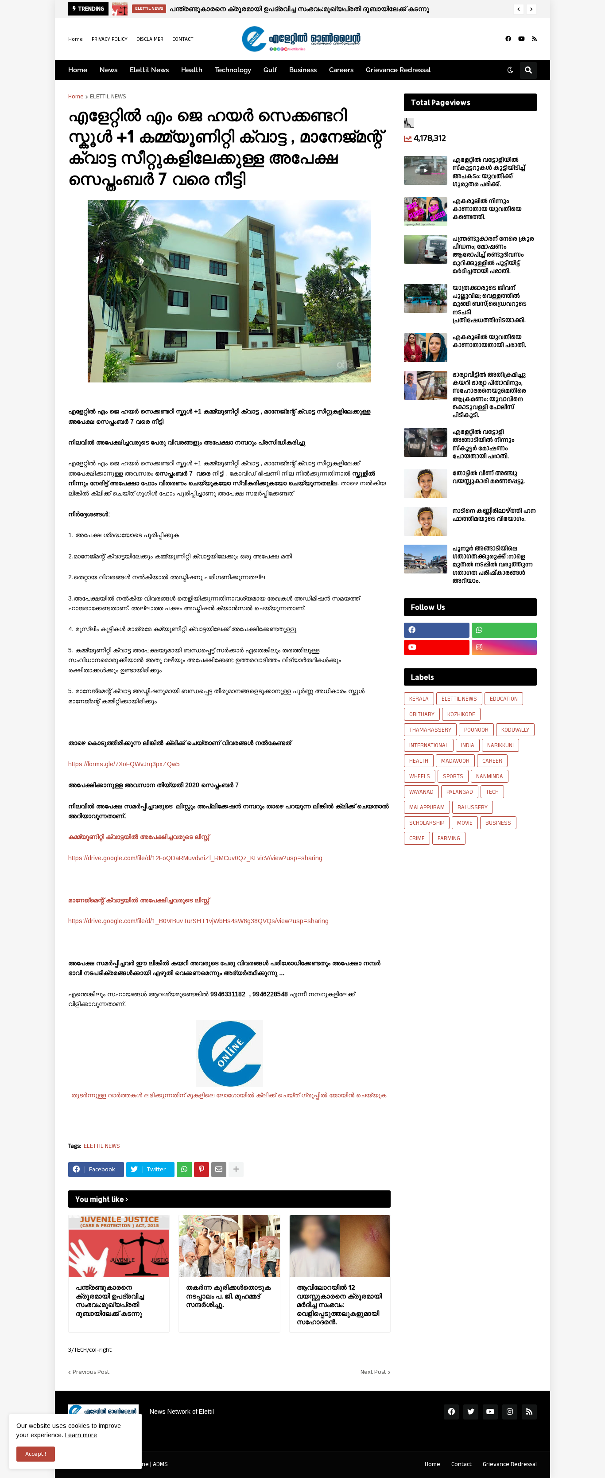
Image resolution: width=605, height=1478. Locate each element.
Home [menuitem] (77, 70)
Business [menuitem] (303, 70)
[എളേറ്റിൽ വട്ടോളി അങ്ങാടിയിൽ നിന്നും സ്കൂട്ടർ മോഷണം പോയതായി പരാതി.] (425, 442)
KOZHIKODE (461, 714)
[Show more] (236, 1169)
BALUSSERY (473, 807)
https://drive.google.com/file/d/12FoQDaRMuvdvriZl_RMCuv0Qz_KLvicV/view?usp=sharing (195, 858)
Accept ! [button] (35, 1454)
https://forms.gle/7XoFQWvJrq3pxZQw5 (124, 764)
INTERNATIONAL (428, 745)
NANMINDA (489, 776)
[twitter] (470, 1412)
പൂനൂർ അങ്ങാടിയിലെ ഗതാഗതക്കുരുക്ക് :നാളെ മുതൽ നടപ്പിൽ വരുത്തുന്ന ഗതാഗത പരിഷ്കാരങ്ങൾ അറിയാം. (493, 565)
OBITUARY (421, 714)
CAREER (492, 761)
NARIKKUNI (500, 745)
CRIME (417, 838)
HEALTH (418, 761)
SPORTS (453, 776)
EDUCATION (504, 699)
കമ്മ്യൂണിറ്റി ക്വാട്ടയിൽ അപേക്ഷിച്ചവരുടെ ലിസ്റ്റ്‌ (139, 836)
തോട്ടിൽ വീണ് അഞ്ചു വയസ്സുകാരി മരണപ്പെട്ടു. (489, 477)
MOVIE (465, 823)
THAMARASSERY (430, 730)
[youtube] (521, 39)
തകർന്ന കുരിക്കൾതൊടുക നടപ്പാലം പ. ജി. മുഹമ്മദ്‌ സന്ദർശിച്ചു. (228, 1296)
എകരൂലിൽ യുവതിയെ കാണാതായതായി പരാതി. (489, 341)
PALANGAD (459, 792)
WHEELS (419, 776)
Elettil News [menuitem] (149, 70)
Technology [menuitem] (233, 70)
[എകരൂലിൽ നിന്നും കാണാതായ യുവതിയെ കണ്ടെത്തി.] (425, 211)
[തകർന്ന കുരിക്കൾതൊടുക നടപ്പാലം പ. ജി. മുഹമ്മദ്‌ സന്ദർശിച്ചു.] (229, 1246)
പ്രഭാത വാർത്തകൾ (189, 8)
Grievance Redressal (510, 1464)
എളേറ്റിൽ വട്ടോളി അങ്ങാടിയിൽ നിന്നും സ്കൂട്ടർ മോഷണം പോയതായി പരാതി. (484, 444)
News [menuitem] (108, 70)
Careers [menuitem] (341, 70)
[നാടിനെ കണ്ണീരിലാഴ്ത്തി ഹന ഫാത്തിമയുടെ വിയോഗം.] (425, 521)
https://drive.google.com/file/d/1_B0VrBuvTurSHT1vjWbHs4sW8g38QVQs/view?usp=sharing (198, 920)
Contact (461, 1464)
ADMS (160, 1464)
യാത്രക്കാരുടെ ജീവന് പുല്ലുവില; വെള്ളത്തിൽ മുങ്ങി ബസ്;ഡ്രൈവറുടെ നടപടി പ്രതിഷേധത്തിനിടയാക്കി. (490, 304)
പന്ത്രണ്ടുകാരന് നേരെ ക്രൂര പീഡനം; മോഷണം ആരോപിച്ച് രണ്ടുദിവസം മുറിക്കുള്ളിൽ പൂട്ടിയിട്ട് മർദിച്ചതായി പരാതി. (493, 255)
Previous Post (91, 1372)
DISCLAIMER (149, 39)
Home (75, 39)
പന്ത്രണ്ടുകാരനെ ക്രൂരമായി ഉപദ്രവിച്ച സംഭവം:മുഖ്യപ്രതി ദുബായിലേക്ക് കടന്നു (110, 1300)
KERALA (419, 699)
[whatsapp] (504, 630)
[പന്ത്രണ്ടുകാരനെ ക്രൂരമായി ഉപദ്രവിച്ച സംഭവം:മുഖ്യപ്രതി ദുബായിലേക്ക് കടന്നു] (119, 1246)
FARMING (449, 838)
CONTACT (183, 39)
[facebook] (508, 39)
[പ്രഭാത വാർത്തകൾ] (120, 9)
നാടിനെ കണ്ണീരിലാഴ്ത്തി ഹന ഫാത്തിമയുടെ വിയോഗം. (494, 515)
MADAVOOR (455, 761)
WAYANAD (421, 792)
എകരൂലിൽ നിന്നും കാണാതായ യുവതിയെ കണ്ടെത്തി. (487, 209)
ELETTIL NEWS (108, 97)
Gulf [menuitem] (270, 70)
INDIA (467, 745)
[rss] (534, 39)
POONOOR (476, 730)
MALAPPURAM (427, 807)
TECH (492, 792)
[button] (518, 9)
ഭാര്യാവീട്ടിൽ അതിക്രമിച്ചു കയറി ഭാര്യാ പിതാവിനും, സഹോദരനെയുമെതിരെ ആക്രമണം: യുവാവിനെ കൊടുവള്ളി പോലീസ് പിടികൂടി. (489, 395)
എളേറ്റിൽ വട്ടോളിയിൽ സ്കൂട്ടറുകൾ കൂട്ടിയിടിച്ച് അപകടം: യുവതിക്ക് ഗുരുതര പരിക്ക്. (489, 172)
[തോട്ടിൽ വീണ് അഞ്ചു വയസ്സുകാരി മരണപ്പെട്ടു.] (425, 483)
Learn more (81, 1435)
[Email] (218, 1169)
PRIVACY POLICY (110, 39)
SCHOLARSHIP (426, 823)
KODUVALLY (515, 730)
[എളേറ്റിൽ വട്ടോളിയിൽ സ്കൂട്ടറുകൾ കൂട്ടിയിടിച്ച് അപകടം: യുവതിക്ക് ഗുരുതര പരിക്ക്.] (425, 170)
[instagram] (504, 647)
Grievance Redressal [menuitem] (398, 70)
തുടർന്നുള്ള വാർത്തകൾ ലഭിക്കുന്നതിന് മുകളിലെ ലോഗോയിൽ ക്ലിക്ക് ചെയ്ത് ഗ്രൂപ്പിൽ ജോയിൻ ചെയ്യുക (229, 1095)
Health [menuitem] (191, 70)
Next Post (373, 1372)
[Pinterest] (201, 1169)
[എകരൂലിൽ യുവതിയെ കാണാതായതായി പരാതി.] (425, 347)
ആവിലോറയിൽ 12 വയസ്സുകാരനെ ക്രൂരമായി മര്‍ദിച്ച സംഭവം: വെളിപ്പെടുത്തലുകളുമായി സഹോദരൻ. (339, 1304)
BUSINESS (498, 823)
